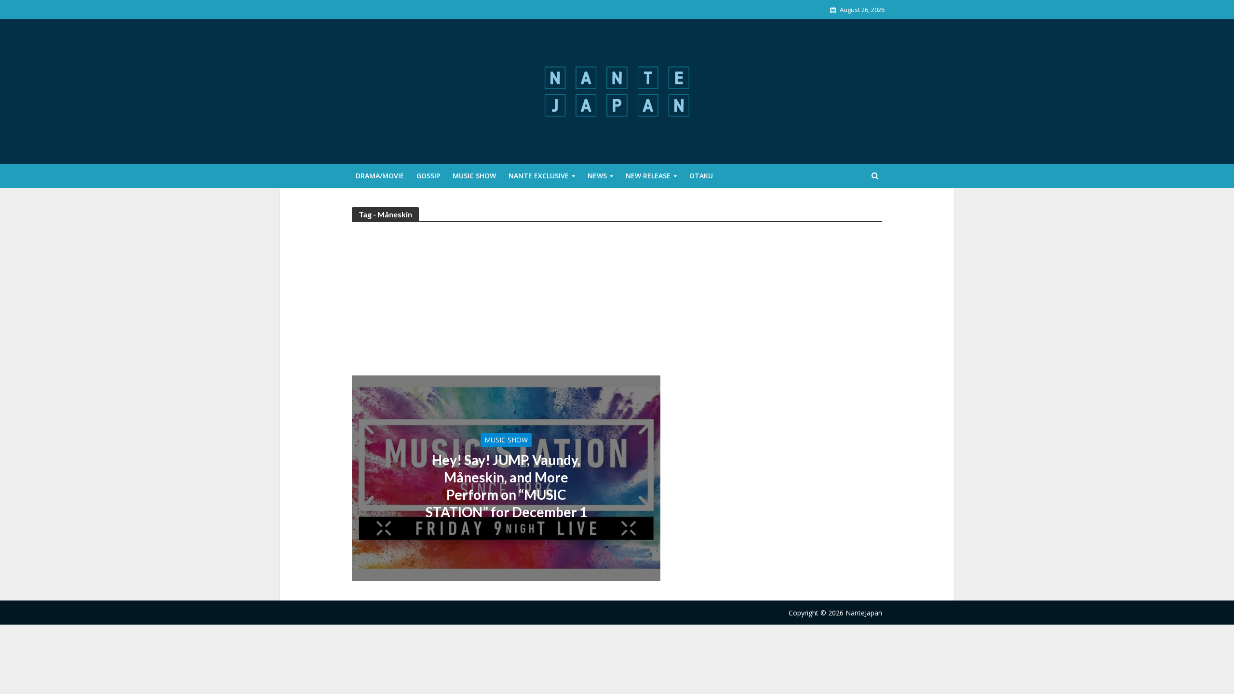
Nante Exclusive (539, 175)
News (597, 175)
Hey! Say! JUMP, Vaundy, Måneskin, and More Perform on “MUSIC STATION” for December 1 (506, 486)
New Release (648, 175)
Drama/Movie (380, 175)
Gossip (428, 175)
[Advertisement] (617, 303)
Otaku (701, 175)
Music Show (474, 175)
